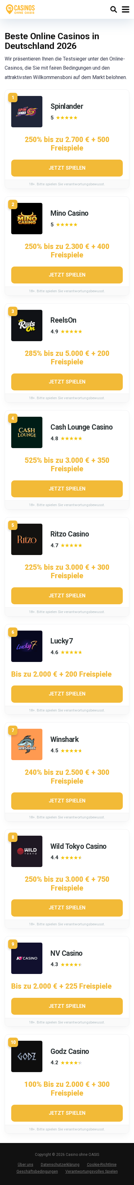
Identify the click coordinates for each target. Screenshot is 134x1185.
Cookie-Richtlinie (102, 1164)
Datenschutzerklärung (60, 1164)
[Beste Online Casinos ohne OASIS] (20, 9)
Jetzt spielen (67, 168)
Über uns (25, 1164)
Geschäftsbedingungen (37, 1171)
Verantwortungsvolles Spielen (91, 1171)
